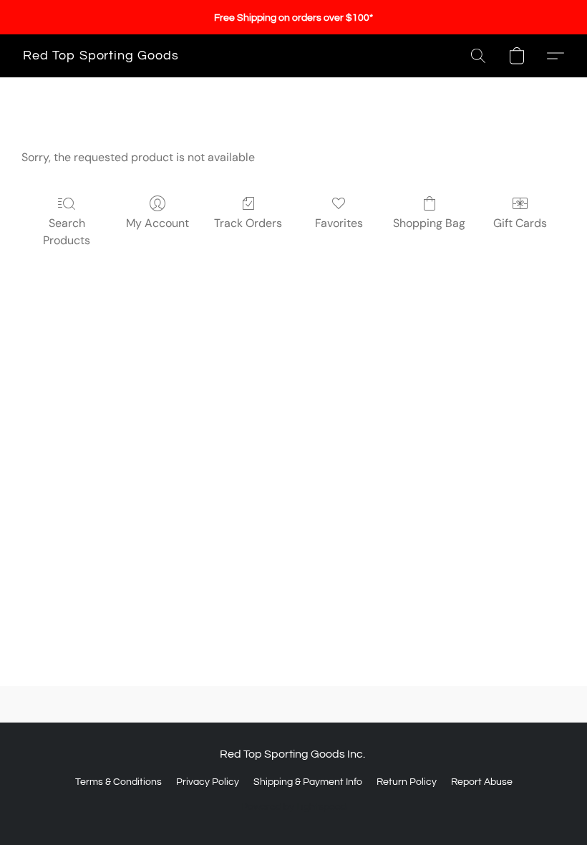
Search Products (66, 232)
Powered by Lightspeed (293, 807)
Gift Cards (520, 223)
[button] (101, 56)
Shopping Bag (429, 223)
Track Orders (248, 223)
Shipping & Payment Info (307, 782)
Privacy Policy (207, 782)
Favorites (339, 223)
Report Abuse (482, 782)
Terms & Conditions (118, 782)
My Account (157, 223)
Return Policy (407, 782)
